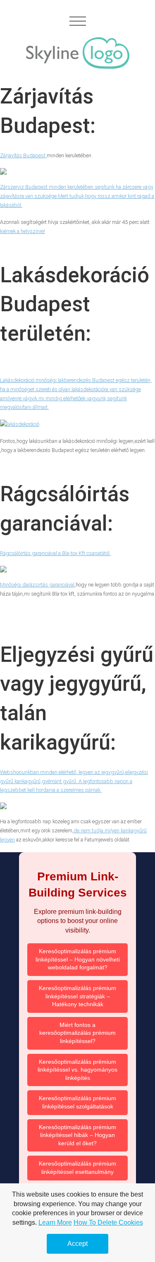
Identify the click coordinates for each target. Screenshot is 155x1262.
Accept (77, 1243)
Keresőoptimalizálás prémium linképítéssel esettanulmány (77, 1167)
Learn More (55, 1222)
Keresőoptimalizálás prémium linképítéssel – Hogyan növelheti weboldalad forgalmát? (78, 959)
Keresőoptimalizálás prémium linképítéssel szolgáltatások (77, 1102)
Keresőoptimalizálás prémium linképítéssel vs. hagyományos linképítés (77, 1069)
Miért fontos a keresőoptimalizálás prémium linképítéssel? (77, 1033)
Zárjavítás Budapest (23, 155)
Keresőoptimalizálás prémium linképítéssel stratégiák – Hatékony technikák (77, 996)
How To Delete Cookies (108, 1222)
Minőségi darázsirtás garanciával (37, 585)
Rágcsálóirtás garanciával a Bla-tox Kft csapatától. (55, 553)
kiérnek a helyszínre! (22, 231)
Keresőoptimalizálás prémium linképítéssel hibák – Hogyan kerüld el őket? (77, 1135)
